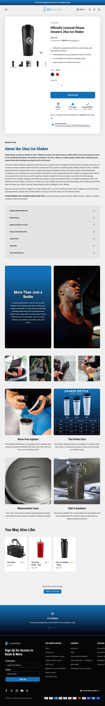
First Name (10, 661)
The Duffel (11, 562)
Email (8, 669)
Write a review (52, 591)
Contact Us (49, 652)
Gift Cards (49, 664)
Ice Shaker (54, 23)
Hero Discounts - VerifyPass (81, 660)
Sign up (22, 679)
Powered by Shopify (25, 698)
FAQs (47, 648)
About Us (74, 648)
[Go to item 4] (37, 64)
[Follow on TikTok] (27, 690)
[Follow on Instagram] (16, 690)
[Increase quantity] (62, 85)
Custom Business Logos (54, 656)
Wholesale (75, 664)
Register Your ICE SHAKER (55, 668)
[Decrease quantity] (53, 85)
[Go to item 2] (21, 64)
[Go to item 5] (46, 64)
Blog (72, 652)
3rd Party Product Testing (81, 668)
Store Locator (50, 672)
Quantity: (53, 80)
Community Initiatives (79, 656)
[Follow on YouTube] (22, 690)
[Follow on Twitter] (11, 690)
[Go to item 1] (13, 64)
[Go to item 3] (29, 64)
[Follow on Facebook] (6, 690)
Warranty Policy (51, 676)
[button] (72, 41)
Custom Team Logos (53, 660)
